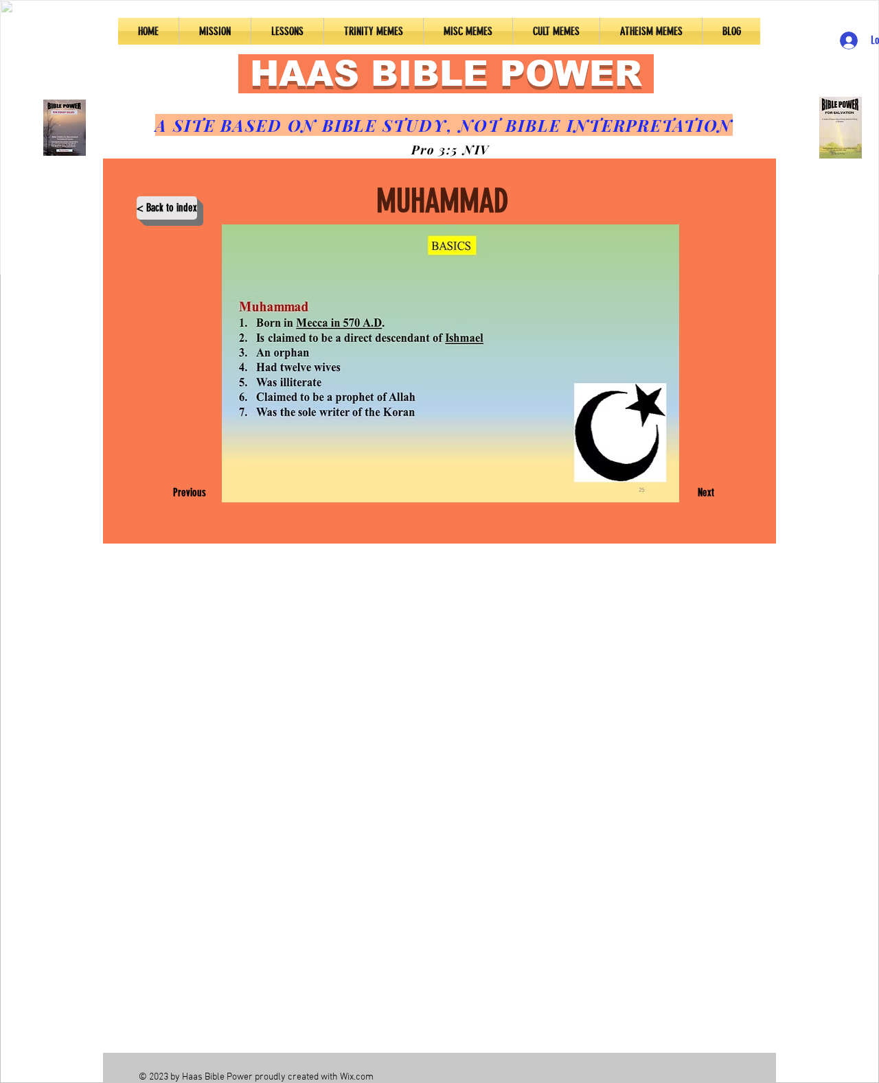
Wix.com (357, 1077)
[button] (287, 31)
